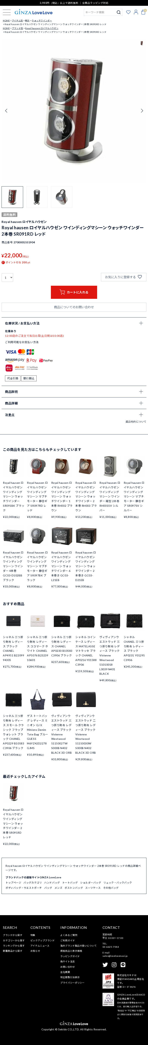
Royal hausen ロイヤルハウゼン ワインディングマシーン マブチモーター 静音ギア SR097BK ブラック (37, 566)
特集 (32, 935)
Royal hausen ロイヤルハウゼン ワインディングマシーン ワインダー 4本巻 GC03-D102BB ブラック (13, 566)
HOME (6, 20)
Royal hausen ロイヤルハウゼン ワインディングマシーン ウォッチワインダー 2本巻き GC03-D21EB (85, 566)
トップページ (13, 882)
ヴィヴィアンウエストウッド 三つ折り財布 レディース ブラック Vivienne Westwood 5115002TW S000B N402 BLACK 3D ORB (61, 734)
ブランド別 (17, 28)
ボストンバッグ (74, 887)
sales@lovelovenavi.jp (115, 955)
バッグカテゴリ (33, 882)
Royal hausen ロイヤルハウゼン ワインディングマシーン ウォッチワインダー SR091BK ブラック (13, 496)
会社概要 (65, 972)
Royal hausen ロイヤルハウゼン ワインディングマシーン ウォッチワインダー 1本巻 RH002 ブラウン (62, 496)
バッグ (48, 887)
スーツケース (93, 887)
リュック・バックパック (117, 882)
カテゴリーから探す (14, 940)
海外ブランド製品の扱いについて (78, 945)
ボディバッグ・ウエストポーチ (24, 887)
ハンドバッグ (52, 882)
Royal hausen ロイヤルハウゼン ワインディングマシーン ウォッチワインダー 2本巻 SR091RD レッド (13, 823)
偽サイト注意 (67, 961)
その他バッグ (111, 887)
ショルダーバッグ (90, 882)
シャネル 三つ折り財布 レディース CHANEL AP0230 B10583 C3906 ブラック (61, 646)
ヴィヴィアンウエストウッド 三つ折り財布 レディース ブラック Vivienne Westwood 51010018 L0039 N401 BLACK (109, 655)
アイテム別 (17, 20)
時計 (27, 20)
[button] (142, 111)
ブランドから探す (12, 935)
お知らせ (35, 950)
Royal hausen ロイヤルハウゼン (41, 28)
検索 (118, 12)
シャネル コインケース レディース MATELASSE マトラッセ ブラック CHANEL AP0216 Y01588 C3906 (86, 650)
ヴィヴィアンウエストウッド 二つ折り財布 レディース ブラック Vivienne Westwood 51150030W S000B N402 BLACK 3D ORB (85, 734)
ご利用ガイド (67, 940)
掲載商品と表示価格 (71, 950)
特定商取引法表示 (70, 977)
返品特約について (136, 421)
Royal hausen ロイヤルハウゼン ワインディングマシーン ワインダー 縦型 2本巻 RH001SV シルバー (109, 496)
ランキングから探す (14, 945)
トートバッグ (70, 882)
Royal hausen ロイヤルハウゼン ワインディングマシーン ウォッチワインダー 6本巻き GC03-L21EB (61, 566)
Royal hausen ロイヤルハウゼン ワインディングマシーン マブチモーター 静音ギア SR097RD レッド (37, 496)
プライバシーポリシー (72, 982)
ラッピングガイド (70, 956)
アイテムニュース (39, 945)
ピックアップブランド (42, 940)
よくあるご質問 (68, 935)
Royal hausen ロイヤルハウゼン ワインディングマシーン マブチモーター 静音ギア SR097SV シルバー (134, 496)
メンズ (58, 887)
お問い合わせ (67, 966)
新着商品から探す (12, 950)
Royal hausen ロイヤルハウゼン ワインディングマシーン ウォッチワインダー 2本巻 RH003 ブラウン (86, 496)
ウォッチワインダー (42, 20)
